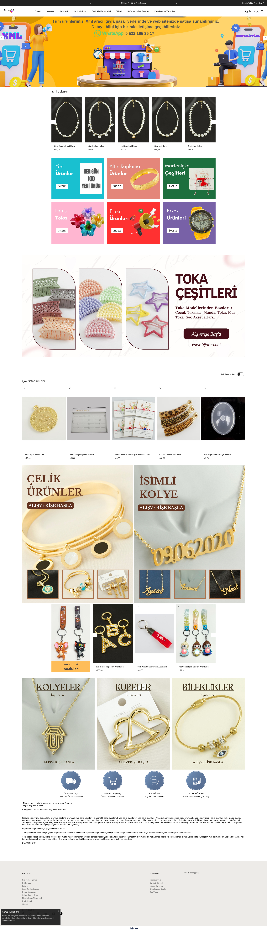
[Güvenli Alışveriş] (112, 780)
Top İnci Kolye (198, 146)
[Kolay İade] (154, 780)
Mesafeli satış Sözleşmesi (32, 898)
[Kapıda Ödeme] (196, 780)
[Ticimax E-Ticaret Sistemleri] (134, 928)
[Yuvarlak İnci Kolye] (137, 119)
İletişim (25, 886)
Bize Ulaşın (154, 892)
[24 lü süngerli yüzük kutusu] (88, 418)
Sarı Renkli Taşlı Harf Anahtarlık (151, 667)
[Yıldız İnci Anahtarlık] (113, 633)
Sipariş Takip (247, 3)
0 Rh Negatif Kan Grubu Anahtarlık (194, 667)
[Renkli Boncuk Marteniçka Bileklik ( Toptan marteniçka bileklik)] (133, 418)
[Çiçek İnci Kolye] (104, 119)
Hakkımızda (26, 883)
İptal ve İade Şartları (29, 880)
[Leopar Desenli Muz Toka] (178, 418)
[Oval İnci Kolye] (71, 119)
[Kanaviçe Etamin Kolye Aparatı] (223, 418)
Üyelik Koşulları (28, 901)
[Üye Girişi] (257, 11)
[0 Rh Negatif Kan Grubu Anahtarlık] (196, 633)
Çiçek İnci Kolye (99, 146)
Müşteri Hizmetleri (156, 886)
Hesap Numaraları (29, 892)
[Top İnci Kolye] (204, 119)
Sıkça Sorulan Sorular (30, 889)
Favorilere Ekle (59, 101)
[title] (77, 178)
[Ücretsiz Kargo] (70, 780)
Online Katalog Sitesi (30, 895)
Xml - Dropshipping (191, 873)
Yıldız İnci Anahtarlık (105, 667)
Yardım (259, 3)
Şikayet (25, 904)
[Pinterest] (63, 913)
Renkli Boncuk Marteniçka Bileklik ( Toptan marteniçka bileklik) (133, 455)
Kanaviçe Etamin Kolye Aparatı (217, 455)
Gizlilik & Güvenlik (156, 883)
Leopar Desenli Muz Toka (170, 455)
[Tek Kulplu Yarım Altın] (44, 418)
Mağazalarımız (155, 880)
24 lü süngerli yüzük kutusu (82, 455)
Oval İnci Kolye (64, 146)
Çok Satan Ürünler (228, 374)
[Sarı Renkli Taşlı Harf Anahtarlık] (154, 633)
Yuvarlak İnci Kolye (133, 146)
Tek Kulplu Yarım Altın (34, 455)
